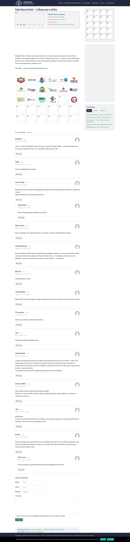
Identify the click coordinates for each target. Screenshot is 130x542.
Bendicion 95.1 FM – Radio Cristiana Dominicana (99, 124)
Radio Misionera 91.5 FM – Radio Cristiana (97, 127)
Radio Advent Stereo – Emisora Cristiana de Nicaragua (46, 529)
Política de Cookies (88, 535)
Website (17, 492)
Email (17, 487)
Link (24, 139)
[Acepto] (128, 539)
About (102, 3)
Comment (18, 496)
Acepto (103, 539)
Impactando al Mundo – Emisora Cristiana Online (99, 115)
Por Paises (86, 3)
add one (29, 132)
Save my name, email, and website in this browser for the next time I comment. (41, 516)
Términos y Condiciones (74, 535)
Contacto (95, 3)
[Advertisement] (47, 41)
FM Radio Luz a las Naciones (34, 532)
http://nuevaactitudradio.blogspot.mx (35, 68)
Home (43, 535)
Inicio (61, 3)
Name (17, 482)
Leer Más (110, 539)
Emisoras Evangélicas (72, 3)
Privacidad (110, 3)
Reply (20, 154)
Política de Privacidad (59, 535)
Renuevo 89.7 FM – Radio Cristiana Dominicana (98, 117)
